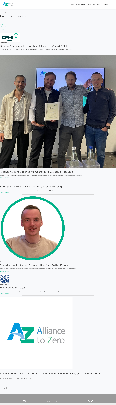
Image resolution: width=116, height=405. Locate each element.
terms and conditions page (67, 403)
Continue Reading (4, 52)
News (2, 29)
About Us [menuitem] (71, 4)
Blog (2, 24)
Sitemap (60, 400)
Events (2, 27)
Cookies (55, 400)
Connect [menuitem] (105, 4)
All (1, 23)
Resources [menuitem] (96, 4)
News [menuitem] (89, 4)
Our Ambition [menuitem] (80, 4)
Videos (2, 30)
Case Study (4, 26)
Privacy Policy (49, 400)
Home (1, 12)
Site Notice (66, 400)
